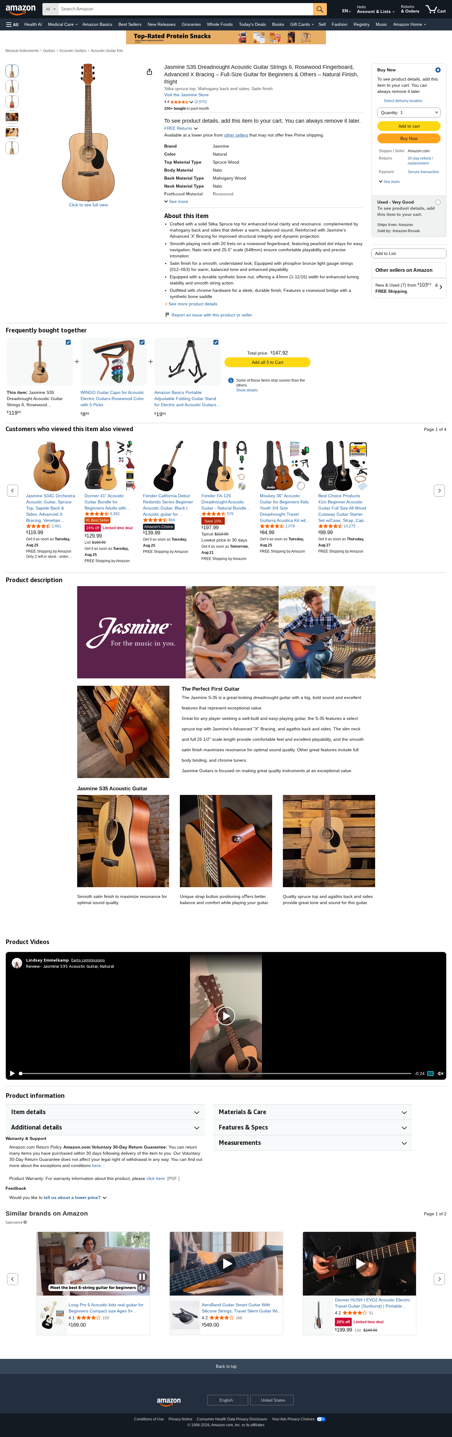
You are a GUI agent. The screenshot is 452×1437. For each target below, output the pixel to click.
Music (381, 24)
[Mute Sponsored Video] (142, 1288)
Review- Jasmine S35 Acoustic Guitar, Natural (70, 966)
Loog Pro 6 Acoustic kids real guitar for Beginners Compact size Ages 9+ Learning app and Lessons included (106, 1308)
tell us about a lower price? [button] (73, 1197)
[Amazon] (21, 9)
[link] (113, 361)
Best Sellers (129, 24)
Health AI (33, 24)
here (96, 1165)
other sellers (236, 135)
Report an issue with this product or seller (212, 314)
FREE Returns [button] (178, 128)
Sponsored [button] (14, 1222)
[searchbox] (185, 9)
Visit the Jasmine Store (186, 94)
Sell (322, 24)
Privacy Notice (180, 1419)
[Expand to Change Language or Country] (350, 11)
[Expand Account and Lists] (393, 12)
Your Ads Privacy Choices (293, 1419)
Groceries (191, 24)
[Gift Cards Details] (312, 24)
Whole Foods (220, 24)
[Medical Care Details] (76, 24)
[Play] (11, 1073)
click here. (156, 1178)
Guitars (49, 51)
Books (278, 24)
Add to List (385, 253)
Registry (362, 24)
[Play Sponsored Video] (226, 1263)
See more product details (193, 303)
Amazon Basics (97, 24)
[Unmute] (441, 1073)
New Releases (162, 24)
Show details (247, 390)
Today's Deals (252, 24)
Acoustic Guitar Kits (107, 51)
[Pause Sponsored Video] (142, 1277)
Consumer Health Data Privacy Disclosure (232, 1419)
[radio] (12, 71)
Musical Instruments (22, 51)
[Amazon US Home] (168, 1402)
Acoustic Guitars (72, 51)
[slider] (215, 1073)
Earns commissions (88, 960)
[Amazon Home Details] (425, 24)
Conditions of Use (149, 1419)
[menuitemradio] (430, 1073)
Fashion (339, 24)
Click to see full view (88, 204)
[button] (12, 24)
